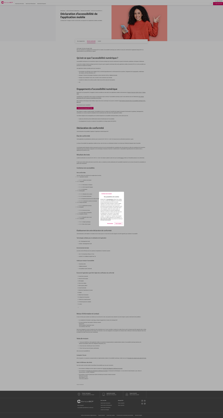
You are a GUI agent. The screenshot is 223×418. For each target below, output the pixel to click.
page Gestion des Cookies (105, 218)
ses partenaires (110, 199)
